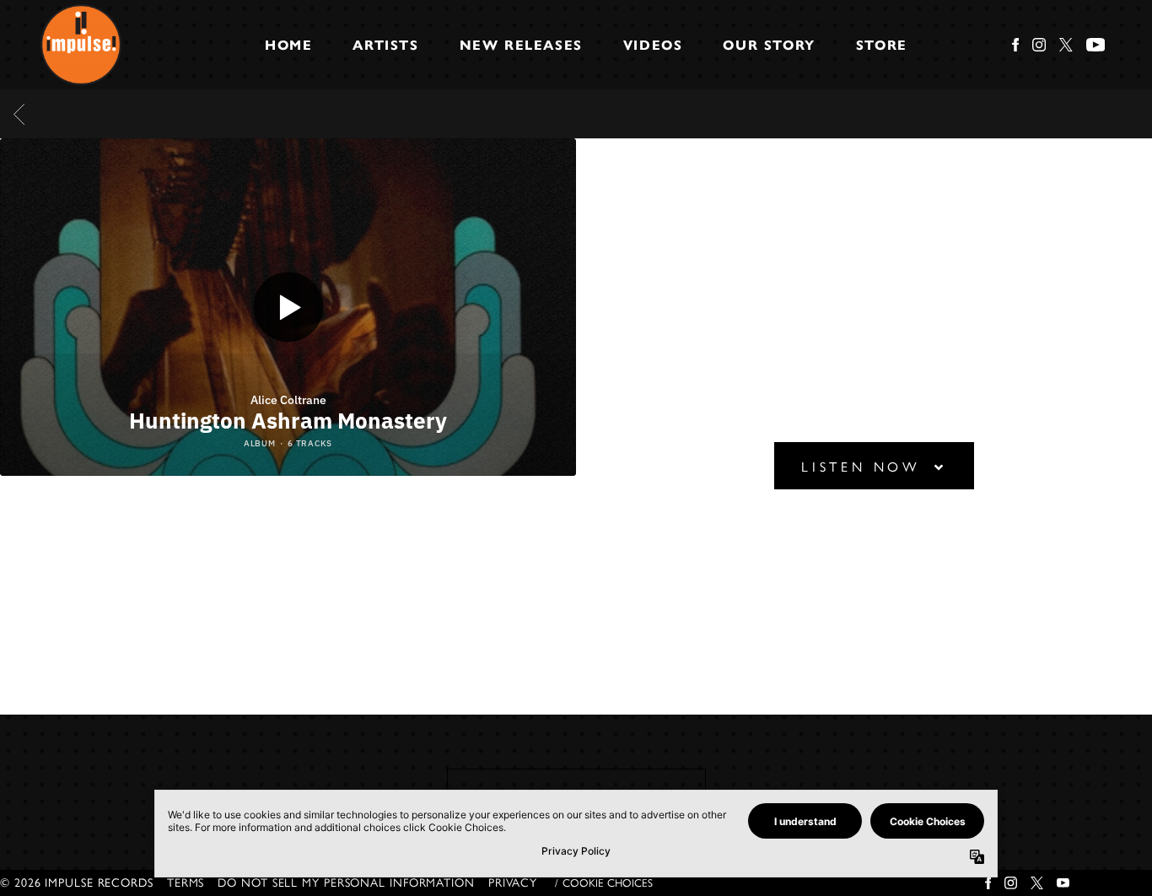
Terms (186, 883)
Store (881, 45)
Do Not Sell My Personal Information (346, 883)
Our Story (769, 45)
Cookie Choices (608, 883)
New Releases (521, 45)
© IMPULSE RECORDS (76, 883)
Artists (385, 45)
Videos (653, 45)
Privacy (512, 883)
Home (288, 45)
